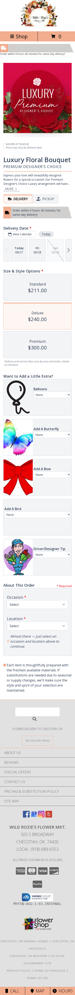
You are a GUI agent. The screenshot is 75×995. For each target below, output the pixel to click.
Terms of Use (37, 978)
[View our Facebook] (26, 816)
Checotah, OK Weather (28, 956)
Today (46, 234)
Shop (22, 36)
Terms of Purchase (50, 971)
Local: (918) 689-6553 (37, 849)
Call (13, 991)
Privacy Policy (19, 971)
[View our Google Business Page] (33, 816)
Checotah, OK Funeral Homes (25, 941)
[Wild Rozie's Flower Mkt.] (37, 25)
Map (39, 991)
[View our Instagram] (41, 816)
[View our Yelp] (48, 816)
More (9, 189)
